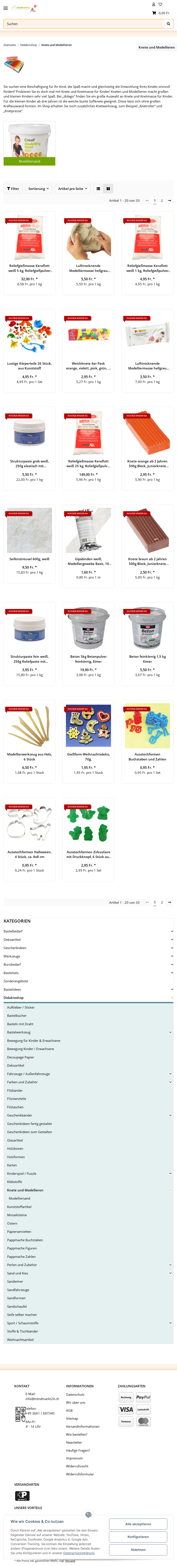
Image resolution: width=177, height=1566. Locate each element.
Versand (70, 1561)
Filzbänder (15, 1090)
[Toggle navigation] (5, 6)
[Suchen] (169, 24)
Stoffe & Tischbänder (22, 1331)
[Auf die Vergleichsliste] (37, 218)
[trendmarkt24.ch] (23, 9)
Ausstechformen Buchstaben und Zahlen (147, 756)
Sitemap (72, 1418)
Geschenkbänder (19, 1115)
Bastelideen (12, 989)
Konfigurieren (138, 1537)
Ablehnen (138, 1550)
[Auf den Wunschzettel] (48, 218)
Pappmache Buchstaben (25, 1240)
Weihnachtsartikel (20, 1339)
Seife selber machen (22, 1314)
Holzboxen (15, 1148)
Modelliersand (29, 161)
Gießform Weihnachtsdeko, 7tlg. (88, 756)
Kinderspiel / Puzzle (21, 1173)
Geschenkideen (15, 948)
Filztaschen (15, 1107)
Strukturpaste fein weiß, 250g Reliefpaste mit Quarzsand (30, 659)
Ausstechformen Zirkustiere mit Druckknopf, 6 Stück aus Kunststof (88, 854)
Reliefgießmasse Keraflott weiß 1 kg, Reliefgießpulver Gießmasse (147, 268)
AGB (69, 1410)
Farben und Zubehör (22, 1082)
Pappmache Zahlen (21, 1256)
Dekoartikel (12, 939)
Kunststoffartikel (19, 1207)
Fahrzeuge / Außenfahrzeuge (28, 1074)
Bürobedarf (12, 964)
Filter (14, 188)
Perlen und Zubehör (22, 1265)
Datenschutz (75, 1394)
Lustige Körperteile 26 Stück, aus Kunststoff (29, 366)
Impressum (74, 1458)
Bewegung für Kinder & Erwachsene (33, 1040)
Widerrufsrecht (77, 1466)
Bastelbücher (17, 1015)
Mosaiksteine (17, 1215)
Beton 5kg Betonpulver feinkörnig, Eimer (88, 659)
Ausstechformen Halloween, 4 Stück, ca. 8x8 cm (30, 854)
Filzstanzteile (16, 1098)
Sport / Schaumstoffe (22, 1323)
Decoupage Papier (20, 1057)
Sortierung (36, 188)
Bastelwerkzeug (18, 1032)
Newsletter (74, 1442)
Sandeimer (15, 1281)
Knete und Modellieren (25, 1190)
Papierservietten (19, 1231)
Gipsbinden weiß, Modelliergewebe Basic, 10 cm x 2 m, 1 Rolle (88, 561)
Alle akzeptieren (138, 1524)
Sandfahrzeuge (18, 1290)
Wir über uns (75, 1402)
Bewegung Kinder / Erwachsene (30, 1049)
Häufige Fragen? (78, 1450)
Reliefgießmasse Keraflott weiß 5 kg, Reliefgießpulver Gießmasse (29, 268)
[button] (154, 4)
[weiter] (170, 200)
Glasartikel (15, 1140)
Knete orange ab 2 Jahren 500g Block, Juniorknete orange (147, 463)
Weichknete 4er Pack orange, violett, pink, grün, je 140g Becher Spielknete (88, 366)
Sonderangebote (16, 981)
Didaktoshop (14, 997)
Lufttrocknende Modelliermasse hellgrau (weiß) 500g (147, 366)
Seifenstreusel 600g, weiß (29, 559)
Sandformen (16, 1298)
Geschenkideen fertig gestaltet (29, 1123)
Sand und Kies (17, 1273)
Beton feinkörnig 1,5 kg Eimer (147, 659)
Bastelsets (11, 973)
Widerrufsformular (80, 1474)
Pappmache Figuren (22, 1248)
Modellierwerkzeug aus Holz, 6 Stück (29, 756)
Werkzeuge (12, 956)
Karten (12, 1165)
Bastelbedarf (13, 931)
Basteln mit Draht (20, 1024)
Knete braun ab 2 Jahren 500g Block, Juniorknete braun (147, 561)
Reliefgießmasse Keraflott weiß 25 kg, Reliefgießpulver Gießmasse (88, 463)
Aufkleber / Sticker (21, 1007)
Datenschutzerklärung (79, 1553)
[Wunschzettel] (161, 4)
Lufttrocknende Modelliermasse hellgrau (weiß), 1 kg (88, 268)
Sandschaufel (17, 1306)
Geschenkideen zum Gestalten (29, 1132)
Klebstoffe (14, 1182)
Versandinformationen (83, 1426)
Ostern (12, 1223)
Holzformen (16, 1157)
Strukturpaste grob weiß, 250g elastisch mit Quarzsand (29, 463)
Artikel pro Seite (70, 188)
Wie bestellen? (76, 1434)
